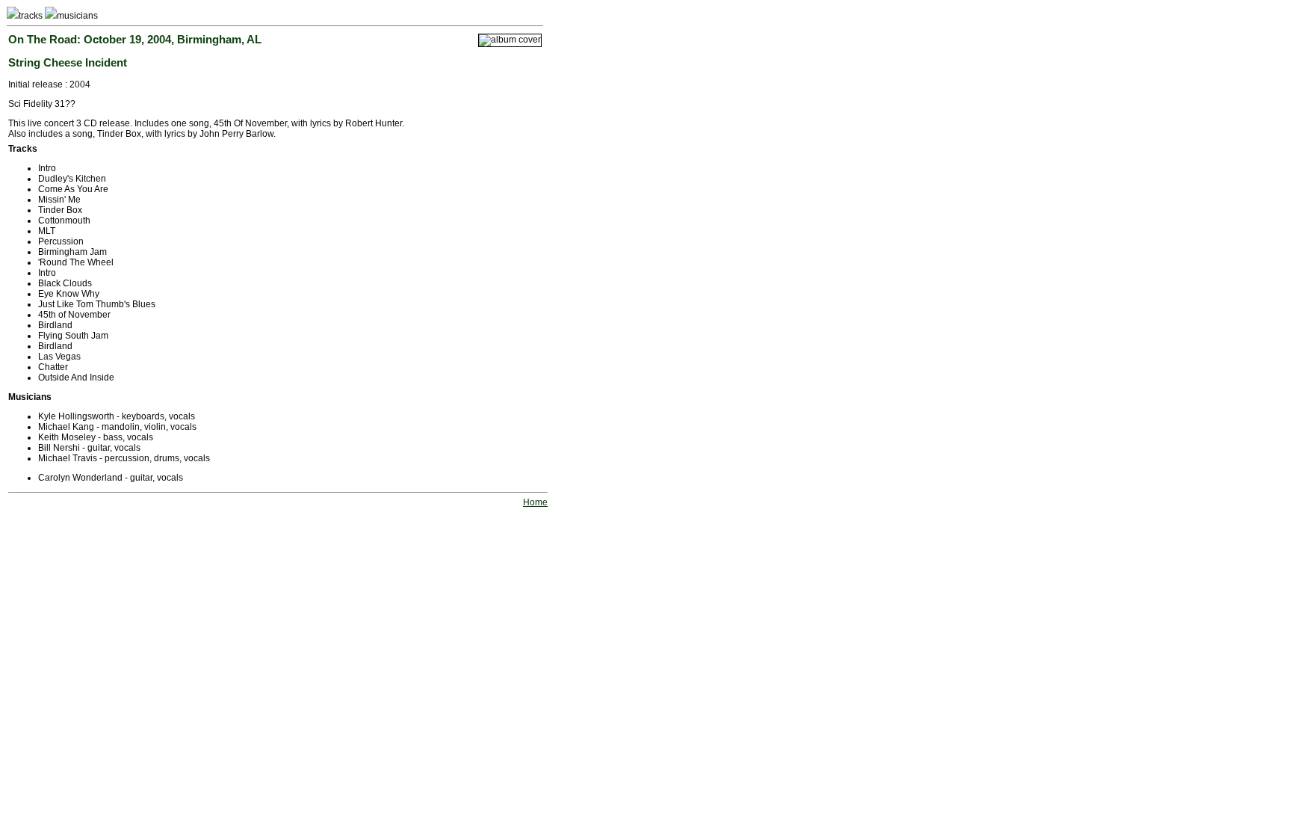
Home (535, 502)
